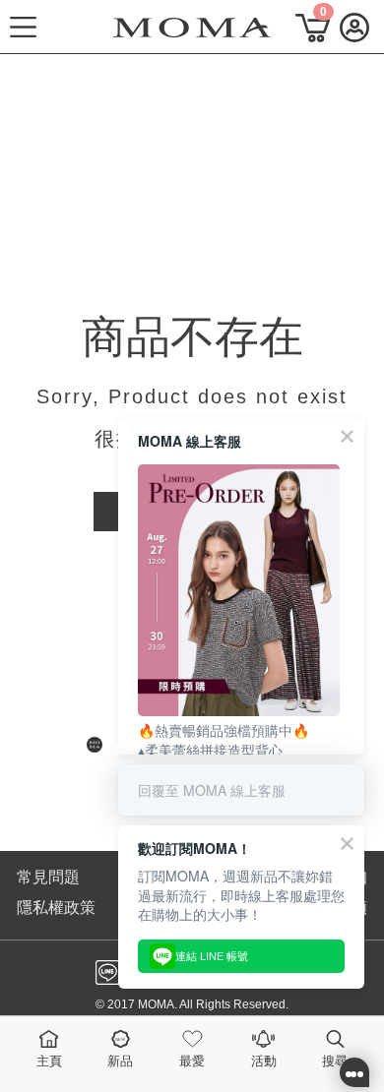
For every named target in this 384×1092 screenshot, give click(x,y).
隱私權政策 (56, 907)
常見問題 (48, 877)
